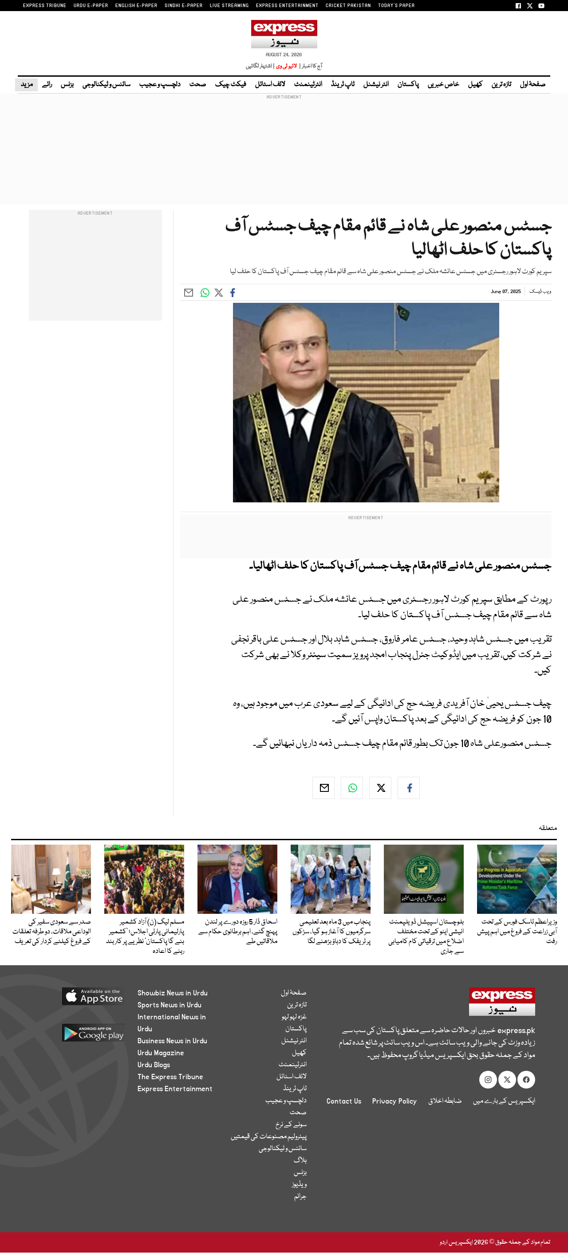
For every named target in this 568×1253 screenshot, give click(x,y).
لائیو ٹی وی (286, 66)
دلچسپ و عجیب (160, 84)
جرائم (300, 1196)
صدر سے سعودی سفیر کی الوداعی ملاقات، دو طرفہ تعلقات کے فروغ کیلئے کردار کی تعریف (51, 932)
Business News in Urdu (172, 1041)
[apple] (78, 999)
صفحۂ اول (533, 84)
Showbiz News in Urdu (173, 993)
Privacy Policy (394, 1101)
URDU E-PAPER (91, 5)
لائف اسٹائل (270, 84)
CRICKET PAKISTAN (348, 5)
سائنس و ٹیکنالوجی (106, 84)
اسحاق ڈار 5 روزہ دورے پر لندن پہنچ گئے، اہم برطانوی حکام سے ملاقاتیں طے (237, 932)
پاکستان (408, 84)
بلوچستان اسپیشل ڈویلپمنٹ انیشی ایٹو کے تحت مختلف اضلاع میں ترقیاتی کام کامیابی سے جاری (426, 937)
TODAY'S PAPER (396, 5)
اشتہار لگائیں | (260, 66)
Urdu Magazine (161, 1053)
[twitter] (380, 788)
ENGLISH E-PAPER (136, 5)
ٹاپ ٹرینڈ (343, 84)
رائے (47, 84)
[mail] (323, 788)
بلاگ (300, 1160)
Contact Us (344, 1101)
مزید (26, 84)
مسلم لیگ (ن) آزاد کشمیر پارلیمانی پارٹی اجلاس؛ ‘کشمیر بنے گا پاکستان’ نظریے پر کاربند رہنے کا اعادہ (145, 937)
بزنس (67, 84)
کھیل (475, 84)
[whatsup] (352, 788)
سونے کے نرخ (291, 1125)
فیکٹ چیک (230, 84)
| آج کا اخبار (310, 66)
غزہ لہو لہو (294, 1017)
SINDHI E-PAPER (184, 5)
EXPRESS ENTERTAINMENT (287, 5)
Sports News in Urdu (169, 1005)
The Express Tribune (170, 1077)
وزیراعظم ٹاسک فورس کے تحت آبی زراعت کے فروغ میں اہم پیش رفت (517, 932)
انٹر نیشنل (376, 84)
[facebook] (409, 788)
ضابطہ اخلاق (445, 1101)
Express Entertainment (175, 1089)
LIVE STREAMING (229, 5)
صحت (197, 84)
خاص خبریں (443, 84)
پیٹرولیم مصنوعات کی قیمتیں (269, 1137)
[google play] (78, 1036)
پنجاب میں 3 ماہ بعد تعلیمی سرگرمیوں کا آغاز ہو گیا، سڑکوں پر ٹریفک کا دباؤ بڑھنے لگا (331, 932)
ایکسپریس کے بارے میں (504, 1101)
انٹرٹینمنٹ (308, 84)
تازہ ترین (501, 84)
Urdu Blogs (154, 1065)
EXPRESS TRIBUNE (45, 5)
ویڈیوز (299, 1184)
